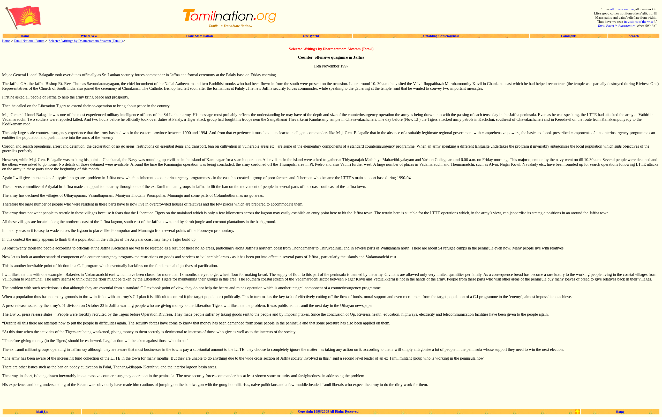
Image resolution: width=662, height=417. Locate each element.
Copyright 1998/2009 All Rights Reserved (328, 411)
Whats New (89, 36)
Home (25, 36)
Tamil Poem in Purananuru (617, 26)
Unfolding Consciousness (441, 36)
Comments (568, 36)
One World (310, 36)
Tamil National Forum (29, 41)
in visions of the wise (639, 22)
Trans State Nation (199, 36)
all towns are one (622, 9)
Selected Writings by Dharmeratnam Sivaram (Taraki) (86, 41)
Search (634, 36)
